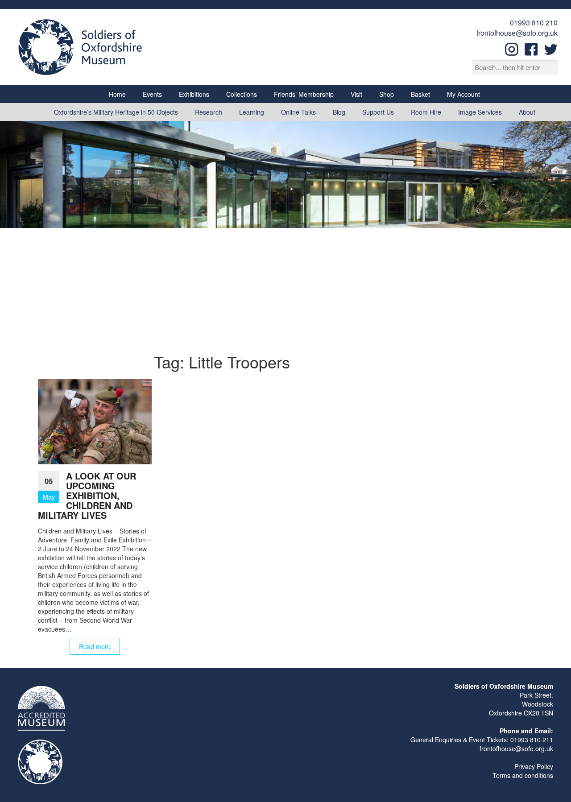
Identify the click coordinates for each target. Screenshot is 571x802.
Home (117, 94)
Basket (420, 94)
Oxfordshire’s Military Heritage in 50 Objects (116, 111)
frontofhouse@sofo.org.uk (517, 33)
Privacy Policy (533, 766)
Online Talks (298, 111)
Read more (95, 646)
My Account (463, 94)
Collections (241, 94)
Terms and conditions (522, 775)
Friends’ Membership (304, 94)
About (527, 111)
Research (208, 111)
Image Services (480, 111)
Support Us (378, 111)
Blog (339, 111)
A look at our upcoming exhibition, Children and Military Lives (87, 495)
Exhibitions (194, 94)
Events (152, 94)
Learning (251, 111)
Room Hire (426, 111)
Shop (386, 94)
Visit (356, 94)
